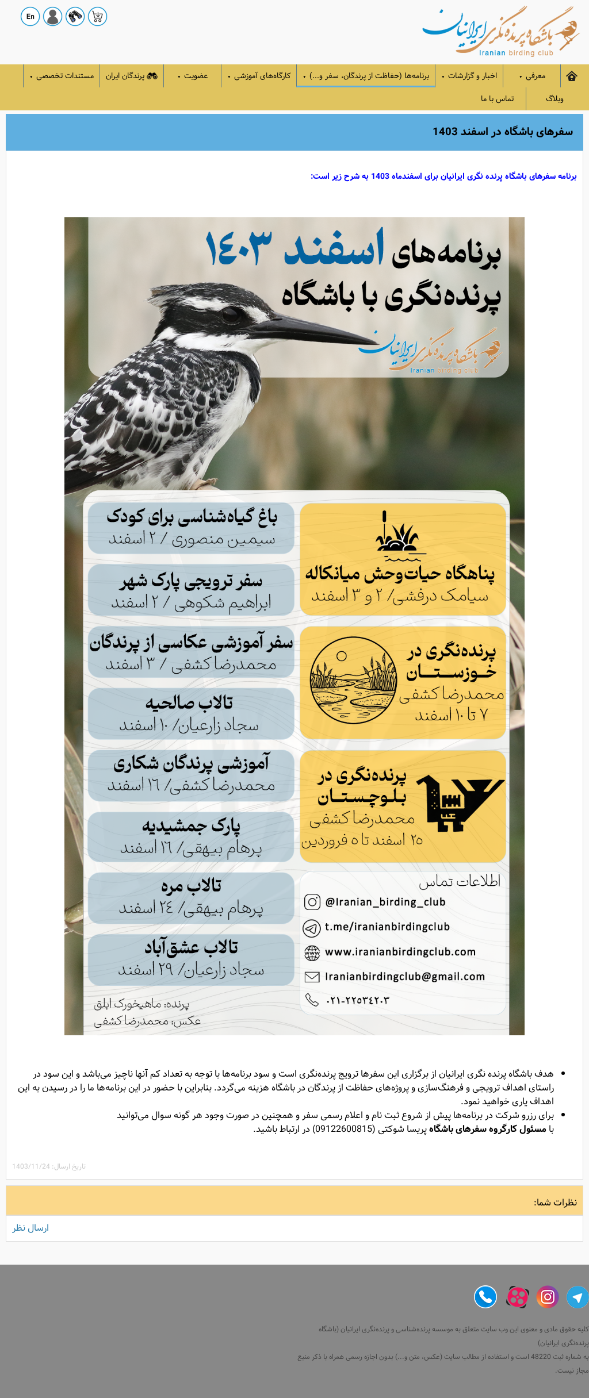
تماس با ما (497, 99)
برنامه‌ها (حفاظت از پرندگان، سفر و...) (366, 76)
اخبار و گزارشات (469, 76)
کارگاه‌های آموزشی (258, 76)
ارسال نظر (30, 1228)
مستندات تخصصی (61, 76)
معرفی (532, 76)
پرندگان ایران (125, 76)
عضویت (192, 76)
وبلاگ (555, 99)
